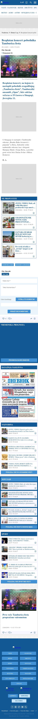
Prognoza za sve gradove (19, 360)
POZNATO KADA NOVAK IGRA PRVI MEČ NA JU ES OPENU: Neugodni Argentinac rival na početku (19, 575)
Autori (32, 711)
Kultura (10, 673)
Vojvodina (10, 668)
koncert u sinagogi (22, 265)
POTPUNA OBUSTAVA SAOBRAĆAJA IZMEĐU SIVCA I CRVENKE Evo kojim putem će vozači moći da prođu (19, 448)
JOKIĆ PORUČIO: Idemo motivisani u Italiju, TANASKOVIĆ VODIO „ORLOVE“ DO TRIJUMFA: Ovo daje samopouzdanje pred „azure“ (19, 540)
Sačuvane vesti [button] (26, 2)
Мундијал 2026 (28, 13)
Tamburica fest (7, 265)
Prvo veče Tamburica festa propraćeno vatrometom (19, 611)
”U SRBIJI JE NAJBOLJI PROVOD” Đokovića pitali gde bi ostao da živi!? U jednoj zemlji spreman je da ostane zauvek (19, 566)
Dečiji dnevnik (28, 678)
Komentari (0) (8, 53)
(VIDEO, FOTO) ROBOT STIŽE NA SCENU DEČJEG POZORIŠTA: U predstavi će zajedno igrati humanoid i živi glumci (19, 465)
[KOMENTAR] (9, 318)
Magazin (28, 673)
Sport (10, 663)
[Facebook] (12, 707)
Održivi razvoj (28, 668)
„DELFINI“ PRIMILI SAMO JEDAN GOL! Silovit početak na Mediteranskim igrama (19, 549)
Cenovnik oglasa (14, 711)
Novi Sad (5, 274)
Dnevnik (8, 50)
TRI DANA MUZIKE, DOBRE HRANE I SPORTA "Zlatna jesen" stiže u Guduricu (19, 457)
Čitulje (19, 683)
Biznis (20, 7)
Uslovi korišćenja (6, 299)
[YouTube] (22, 707)
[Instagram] (15, 707)
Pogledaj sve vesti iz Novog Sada (19, 527)
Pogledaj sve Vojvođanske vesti (19, 472)
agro (10, 13)
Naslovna (5, 33)
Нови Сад (14, 33)
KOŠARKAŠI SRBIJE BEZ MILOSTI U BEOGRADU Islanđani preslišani (19, 558)
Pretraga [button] (31, 2)
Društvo (28, 7)
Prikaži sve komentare (19, 311)
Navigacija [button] (35, 2)
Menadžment (4, 711)
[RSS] (25, 707)
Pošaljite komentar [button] (26, 299)
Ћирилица (24, 696)
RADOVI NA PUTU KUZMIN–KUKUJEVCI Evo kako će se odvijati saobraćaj (19, 440)
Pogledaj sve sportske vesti (19, 581)
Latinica (13, 696)
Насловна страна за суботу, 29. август (19, 394)
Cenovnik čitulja (24, 711)
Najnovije (11, 7)
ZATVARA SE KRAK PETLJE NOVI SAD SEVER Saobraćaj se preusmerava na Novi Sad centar (19, 237)
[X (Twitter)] (19, 707)
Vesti (3, 7)
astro (17, 13)
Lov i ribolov (10, 678)
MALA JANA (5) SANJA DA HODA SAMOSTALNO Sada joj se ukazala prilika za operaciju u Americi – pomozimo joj (19, 520)
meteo (4, 13)
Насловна (19, 701)
